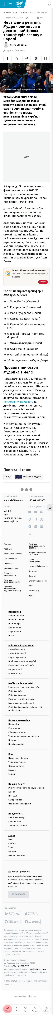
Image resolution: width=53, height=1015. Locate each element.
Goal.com (20, 50)
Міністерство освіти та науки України (26, 787)
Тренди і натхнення (17, 825)
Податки (12, 740)
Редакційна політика (13, 554)
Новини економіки (19, 720)
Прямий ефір (14, 623)
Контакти (33, 571)
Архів (31, 586)
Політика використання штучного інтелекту (12, 589)
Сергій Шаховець (18, 45)
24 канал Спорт (10, 13)
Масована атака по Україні (21, 665)
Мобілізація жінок (17, 695)
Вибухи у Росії (15, 669)
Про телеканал (10, 559)
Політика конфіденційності (12, 581)
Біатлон (12, 851)
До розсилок (18, 894)
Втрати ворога (15, 673)
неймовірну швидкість (18, 401)
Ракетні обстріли (16, 649)
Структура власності (38, 581)
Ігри (30, 596)
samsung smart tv (32, 921)
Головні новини (16, 615)
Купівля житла (15, 821)
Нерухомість (15, 813)
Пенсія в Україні (16, 744)
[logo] (19, 4)
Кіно (11, 754)
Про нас (7, 544)
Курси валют (14, 728)
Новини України (16, 619)
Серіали (12, 774)
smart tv (12, 921)
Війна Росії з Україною (21, 645)
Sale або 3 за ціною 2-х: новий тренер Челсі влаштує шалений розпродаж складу (23, 212)
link (29, 511)
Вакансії (32, 576)
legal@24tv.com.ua (38, 969)
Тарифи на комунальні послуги (23, 736)
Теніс (10, 847)
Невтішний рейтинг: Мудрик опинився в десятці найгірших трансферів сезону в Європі (40, 13)
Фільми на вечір (16, 766)
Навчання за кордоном (19, 804)
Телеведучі (9, 564)
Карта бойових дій (17, 653)
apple (32, 913)
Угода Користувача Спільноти (37, 554)
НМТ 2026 (12, 796)
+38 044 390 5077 (37, 500)
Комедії (12, 770)
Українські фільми (17, 762)
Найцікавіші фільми (18, 758)
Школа (11, 791)
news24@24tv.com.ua (14, 500)
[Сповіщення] (49, 4)
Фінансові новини (17, 732)
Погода (11, 635)
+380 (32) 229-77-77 (20, 966)
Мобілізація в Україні (20, 683)
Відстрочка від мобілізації (21, 703)
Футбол (23, 13)
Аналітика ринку (16, 817)
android (12, 913)
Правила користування (10, 574)
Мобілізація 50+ (16, 691)
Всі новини (14, 611)
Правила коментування (35, 560)
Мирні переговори (17, 657)
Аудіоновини (14, 631)
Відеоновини (14, 627)
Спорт (11, 835)
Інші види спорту (16, 855)
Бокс (10, 839)
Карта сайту (34, 591)
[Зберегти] (45, 58)
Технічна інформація (38, 566)
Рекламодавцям (11, 568)
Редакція (8, 549)
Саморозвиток (15, 800)
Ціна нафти (13, 724)
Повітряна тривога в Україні (22, 661)
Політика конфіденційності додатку (37, 546)
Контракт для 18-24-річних (21, 699)
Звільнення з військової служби (23, 687)
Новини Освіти (16, 783)
